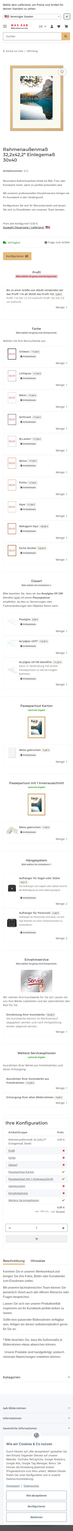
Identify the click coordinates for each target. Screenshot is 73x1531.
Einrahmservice (18, 1193)
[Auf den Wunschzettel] (62, 72)
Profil (11, 1150)
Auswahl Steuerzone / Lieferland (24, 227)
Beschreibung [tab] (14, 1261)
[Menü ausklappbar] (5, 24)
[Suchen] (65, 36)
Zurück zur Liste (14, 51)
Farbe (12, 1157)
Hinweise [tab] (38, 1261)
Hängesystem (16, 1186)
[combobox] (32, 16)
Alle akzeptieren (36, 1495)
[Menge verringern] (10, 1228)
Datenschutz (31, 1485)
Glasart (12, 1165)
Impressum (13, 1485)
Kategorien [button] (11, 1377)
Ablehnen (36, 1517)
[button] (51, 26)
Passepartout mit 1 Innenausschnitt (30, 1179)
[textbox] (32, 16)
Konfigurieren (36, 1506)
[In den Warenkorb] (6, 63)
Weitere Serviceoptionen (23, 1200)
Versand (60, 1211)
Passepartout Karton (21, 1172)
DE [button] (41, 26)
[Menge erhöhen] (63, 1228)
